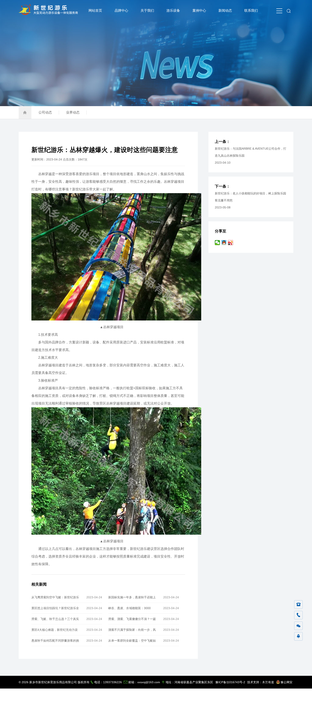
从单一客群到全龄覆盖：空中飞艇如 (132, 640)
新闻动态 (225, 10)
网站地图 (273, 707)
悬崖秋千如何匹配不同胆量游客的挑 (55, 640)
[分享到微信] (217, 242)
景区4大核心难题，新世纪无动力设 (54, 629)
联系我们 (251, 10)
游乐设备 (173, 10)
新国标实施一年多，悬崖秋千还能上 (132, 597)
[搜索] (289, 10)
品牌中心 (121, 10)
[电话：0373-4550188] (298, 604)
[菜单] (279, 10)
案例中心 (199, 10)
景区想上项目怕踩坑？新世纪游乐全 (55, 608)
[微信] (298, 626)
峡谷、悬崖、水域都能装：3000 (129, 608)
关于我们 (147, 10)
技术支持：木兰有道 (260, 682)
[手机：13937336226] (298, 615)
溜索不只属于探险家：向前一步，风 (132, 629)
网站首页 (95, 10)
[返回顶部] (298, 636)
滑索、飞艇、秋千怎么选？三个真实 (55, 619)
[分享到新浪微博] (230, 242)
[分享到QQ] (224, 242)
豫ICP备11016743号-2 (230, 682)
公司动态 (45, 112)
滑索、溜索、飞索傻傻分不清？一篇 (132, 619)
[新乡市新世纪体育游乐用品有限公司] (49, 13)
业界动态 (73, 112)
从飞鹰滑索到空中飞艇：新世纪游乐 (55, 597)
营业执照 (287, 707)
